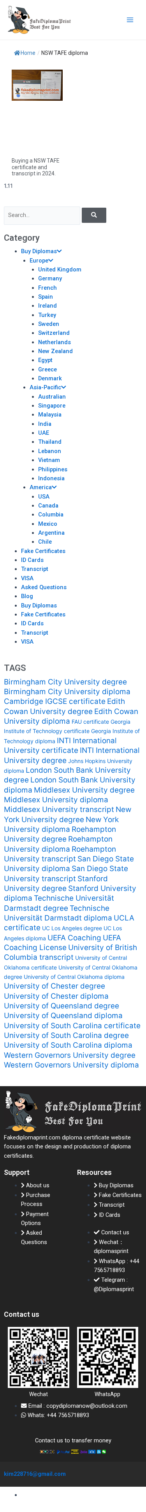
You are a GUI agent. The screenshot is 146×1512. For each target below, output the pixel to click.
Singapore (51, 405)
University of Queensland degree (61, 1005)
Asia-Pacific (45, 387)
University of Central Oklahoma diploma (74, 976)
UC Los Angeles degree (72, 928)
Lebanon (49, 451)
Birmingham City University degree (65, 681)
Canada (48, 505)
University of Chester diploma (56, 996)
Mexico (47, 523)
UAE (43, 432)
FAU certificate (90, 721)
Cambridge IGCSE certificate (55, 701)
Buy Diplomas (39, 251)
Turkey (47, 315)
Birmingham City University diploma (67, 691)
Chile (45, 541)
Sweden (48, 323)
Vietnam (49, 460)
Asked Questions (44, 587)
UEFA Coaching (74, 937)
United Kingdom (59, 269)
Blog (27, 596)
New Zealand (55, 351)
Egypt (45, 360)
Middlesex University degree (84, 790)
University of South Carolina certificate (72, 1025)
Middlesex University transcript (59, 809)
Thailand (50, 441)
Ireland (47, 305)
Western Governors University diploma (71, 1064)
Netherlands (54, 342)
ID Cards (32, 560)
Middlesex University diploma (56, 799)
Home (28, 53)
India (44, 423)
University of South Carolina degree (66, 1035)
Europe (39, 260)
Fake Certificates (43, 551)
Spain (45, 296)
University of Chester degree (54, 986)
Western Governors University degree (69, 1055)
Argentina (51, 532)
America (41, 487)
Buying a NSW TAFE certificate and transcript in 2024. (36, 167)
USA (43, 496)
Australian (52, 396)
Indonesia (51, 478)
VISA (27, 578)
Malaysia (50, 414)
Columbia (50, 514)
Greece (47, 369)
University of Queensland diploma (63, 1015)
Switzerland (54, 332)
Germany (50, 278)
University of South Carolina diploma (68, 1045)
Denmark (50, 378)
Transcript (34, 568)
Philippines (52, 469)
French (47, 287)
